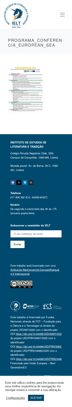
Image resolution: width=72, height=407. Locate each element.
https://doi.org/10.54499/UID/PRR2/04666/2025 (43, 359)
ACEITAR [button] (36, 397)
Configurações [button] (15, 398)
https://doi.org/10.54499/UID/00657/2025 (39, 334)
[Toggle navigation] (62, 15)
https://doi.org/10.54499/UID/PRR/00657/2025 (42, 346)
